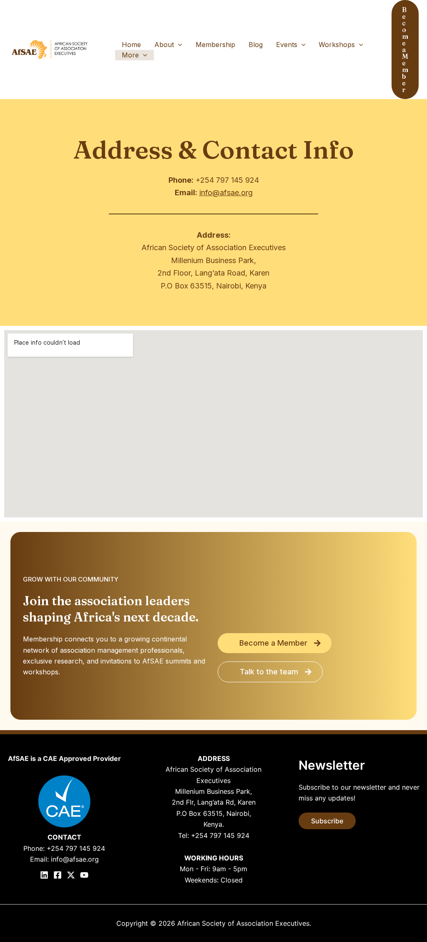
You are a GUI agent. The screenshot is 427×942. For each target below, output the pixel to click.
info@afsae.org (226, 192)
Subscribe (327, 821)
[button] (178, 45)
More (130, 55)
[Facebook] (57, 875)
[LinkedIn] (44, 875)
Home (131, 44)
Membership (215, 44)
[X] (71, 875)
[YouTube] (84, 875)
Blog (256, 44)
